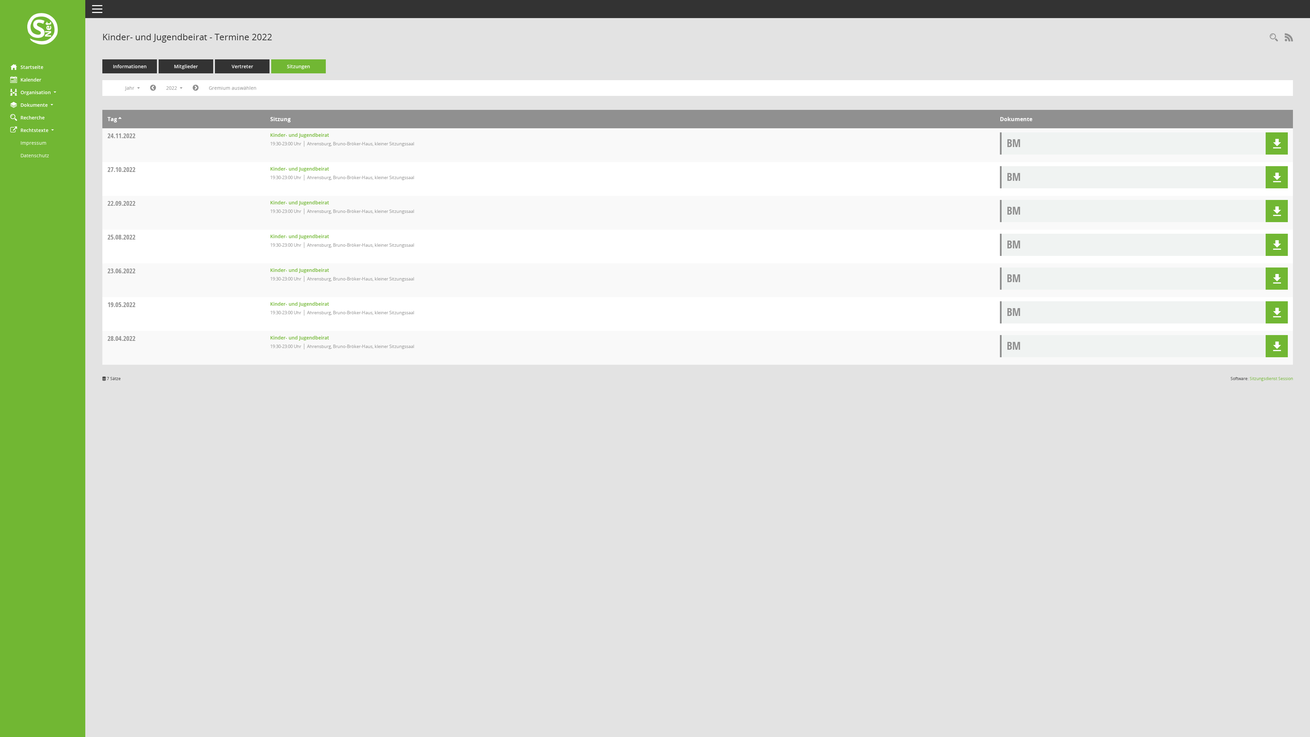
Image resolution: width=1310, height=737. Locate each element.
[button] (42, 92)
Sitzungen (298, 66)
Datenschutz (34, 155)
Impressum (33, 143)
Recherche (32, 117)
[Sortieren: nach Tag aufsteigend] (119, 119)
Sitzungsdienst (1271, 378)
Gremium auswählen (233, 88)
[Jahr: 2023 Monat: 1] (196, 88)
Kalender (30, 79)
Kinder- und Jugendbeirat (299, 135)
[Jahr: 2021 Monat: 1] (153, 88)
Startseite (31, 67)
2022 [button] (172, 88)
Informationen (130, 66)
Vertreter (242, 66)
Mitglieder (186, 66)
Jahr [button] (130, 88)
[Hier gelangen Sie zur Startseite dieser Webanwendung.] (42, 29)
